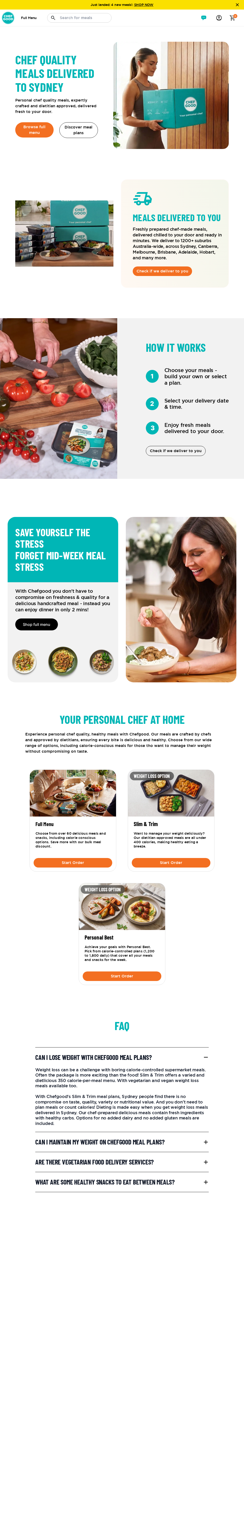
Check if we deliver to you (162, 271)
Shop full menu (36, 624)
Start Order (73, 862)
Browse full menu (35, 129)
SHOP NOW (143, 5)
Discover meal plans (79, 130)
